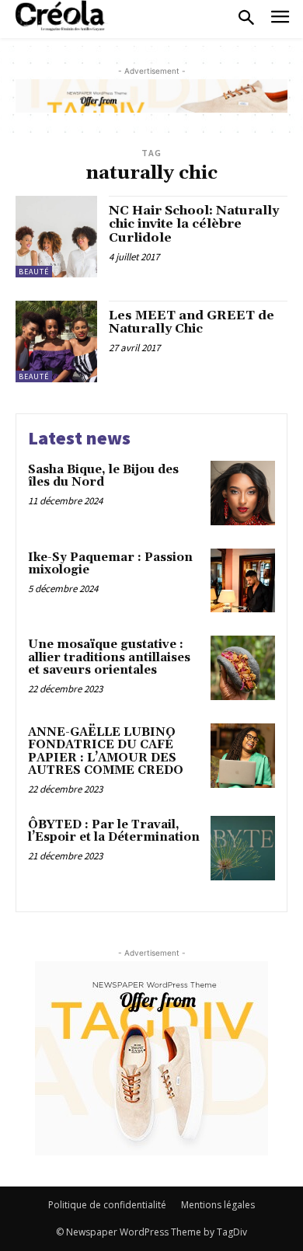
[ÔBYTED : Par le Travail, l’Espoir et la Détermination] (243, 848)
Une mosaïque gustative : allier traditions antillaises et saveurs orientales (109, 657)
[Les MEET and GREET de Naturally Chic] (56, 341)
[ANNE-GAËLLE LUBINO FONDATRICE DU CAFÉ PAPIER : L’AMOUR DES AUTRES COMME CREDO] (243, 755)
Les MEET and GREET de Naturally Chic (191, 322)
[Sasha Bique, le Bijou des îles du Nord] (243, 493)
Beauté (34, 272)
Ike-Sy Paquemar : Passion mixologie (110, 564)
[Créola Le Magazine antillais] (62, 15)
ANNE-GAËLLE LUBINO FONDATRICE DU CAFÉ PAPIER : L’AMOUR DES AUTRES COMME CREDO (105, 752)
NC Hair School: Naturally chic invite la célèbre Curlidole (194, 224)
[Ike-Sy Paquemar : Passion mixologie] (243, 581)
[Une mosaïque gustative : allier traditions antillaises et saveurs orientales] (243, 668)
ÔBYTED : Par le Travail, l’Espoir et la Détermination (114, 831)
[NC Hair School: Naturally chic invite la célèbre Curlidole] (56, 236)
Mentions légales (218, 1204)
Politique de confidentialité (107, 1204)
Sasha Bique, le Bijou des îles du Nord (103, 476)
